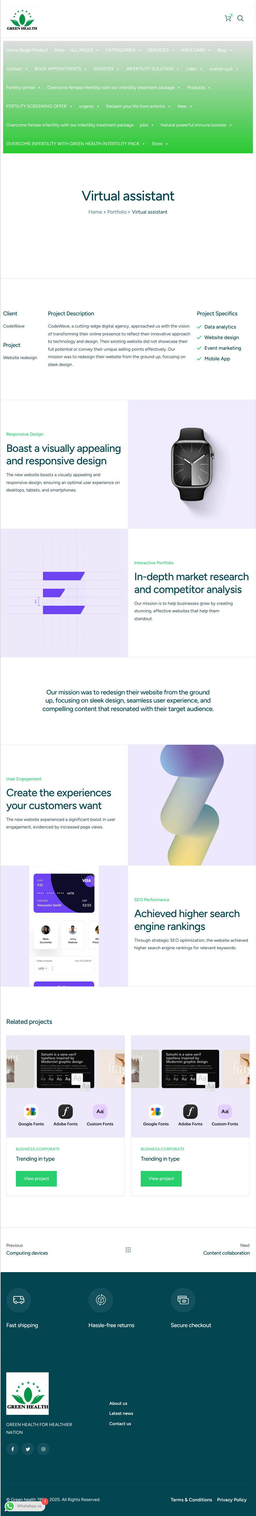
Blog (222, 50)
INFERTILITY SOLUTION (149, 69)
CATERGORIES (120, 50)
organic (86, 106)
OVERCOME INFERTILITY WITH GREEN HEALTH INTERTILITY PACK (72, 143)
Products (195, 87)
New (182, 106)
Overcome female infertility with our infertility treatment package (111, 87)
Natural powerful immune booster (194, 125)
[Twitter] (28, 1449)
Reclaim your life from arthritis (135, 106)
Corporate (48, 1149)
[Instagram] (43, 1449)
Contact (14, 69)
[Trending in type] (66, 1086)
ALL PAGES (82, 50)
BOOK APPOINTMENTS (58, 69)
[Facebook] (12, 1449)
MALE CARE (193, 50)
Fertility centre (20, 87)
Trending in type (35, 1158)
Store (157, 143)
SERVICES (158, 50)
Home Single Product (27, 50)
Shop (59, 50)
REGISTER (104, 69)
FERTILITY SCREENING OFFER (36, 106)
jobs (144, 125)
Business (25, 1149)
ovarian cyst (221, 69)
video (191, 69)
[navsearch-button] (240, 18)
